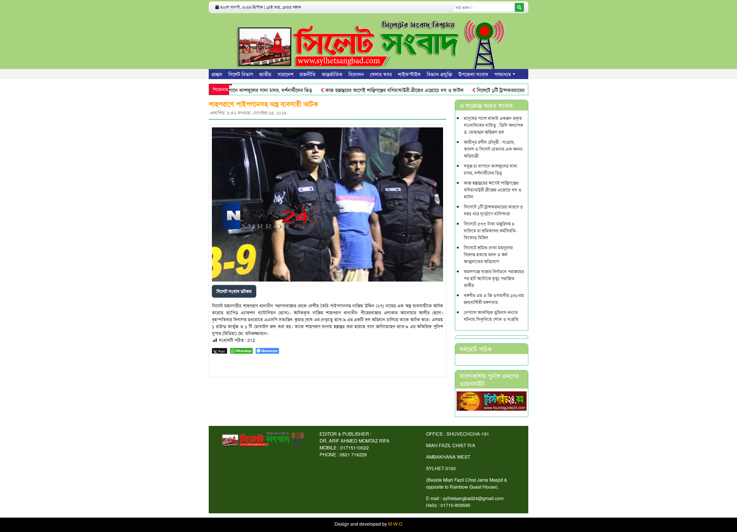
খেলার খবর (381, 74)
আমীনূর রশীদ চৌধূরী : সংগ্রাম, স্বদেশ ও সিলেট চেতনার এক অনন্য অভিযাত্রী (493, 149)
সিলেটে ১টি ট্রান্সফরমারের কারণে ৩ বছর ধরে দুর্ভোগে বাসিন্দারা (519, 89)
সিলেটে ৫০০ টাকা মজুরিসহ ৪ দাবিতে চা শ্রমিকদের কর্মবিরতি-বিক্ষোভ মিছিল (490, 230)
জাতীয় (265, 74)
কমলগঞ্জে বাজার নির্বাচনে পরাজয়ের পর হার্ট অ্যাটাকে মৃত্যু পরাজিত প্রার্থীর (494, 278)
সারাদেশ (285, 74)
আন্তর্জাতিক (332, 74)
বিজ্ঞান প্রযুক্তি (439, 74)
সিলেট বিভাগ (240, 74)
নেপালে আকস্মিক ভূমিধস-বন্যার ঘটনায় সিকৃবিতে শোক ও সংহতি (491, 315)
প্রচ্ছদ (217, 74)
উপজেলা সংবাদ (473, 74)
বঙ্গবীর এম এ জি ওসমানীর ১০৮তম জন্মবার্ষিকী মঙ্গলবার (494, 298)
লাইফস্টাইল (409, 74)
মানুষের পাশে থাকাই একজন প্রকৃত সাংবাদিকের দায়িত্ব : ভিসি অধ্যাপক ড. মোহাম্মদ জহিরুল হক (493, 125)
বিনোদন (356, 74)
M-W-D (395, 523)
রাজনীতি (307, 74)
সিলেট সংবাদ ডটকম (234, 291)
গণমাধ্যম (502, 74)
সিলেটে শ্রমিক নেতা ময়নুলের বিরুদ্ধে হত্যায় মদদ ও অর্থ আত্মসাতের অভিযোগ (488, 254)
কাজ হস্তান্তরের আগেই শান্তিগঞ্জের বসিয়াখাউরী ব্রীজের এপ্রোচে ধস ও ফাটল (377, 89)
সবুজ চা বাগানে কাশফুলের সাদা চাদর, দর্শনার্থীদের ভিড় (243, 89)
